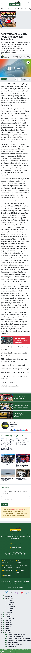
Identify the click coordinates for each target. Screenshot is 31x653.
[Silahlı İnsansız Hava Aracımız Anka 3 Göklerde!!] (8, 473)
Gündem (3, 9)
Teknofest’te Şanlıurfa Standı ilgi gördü (7, 463)
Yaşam (10, 583)
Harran (5, 583)
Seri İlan (8, 620)
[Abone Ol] (25, 79)
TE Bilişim (20, 587)
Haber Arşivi (7, 575)
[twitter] (11, 592)
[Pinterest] (12, 553)
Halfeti (19, 583)
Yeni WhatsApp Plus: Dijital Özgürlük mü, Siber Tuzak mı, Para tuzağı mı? (7, 449)
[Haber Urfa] (5, 425)
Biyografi (8, 624)
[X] (9, 553)
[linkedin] (27, 592)
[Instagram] (20, 429)
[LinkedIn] (18, 553)
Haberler (4, 31)
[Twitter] (17, 429)
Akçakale (26, 581)
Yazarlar (8, 616)
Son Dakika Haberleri (20, 571)
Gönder (4, 504)
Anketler (8, 626)
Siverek (17, 9)
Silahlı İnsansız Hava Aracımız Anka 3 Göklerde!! (7, 479)
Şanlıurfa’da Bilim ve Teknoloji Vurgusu (22, 443)
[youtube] (22, 592)
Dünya (15, 583)
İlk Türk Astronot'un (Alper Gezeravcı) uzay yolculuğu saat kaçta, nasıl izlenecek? (22, 464)
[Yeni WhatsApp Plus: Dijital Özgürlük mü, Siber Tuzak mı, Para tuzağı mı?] (8, 442)
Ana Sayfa (8, 596)
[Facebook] (14, 429)
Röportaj (8, 622)
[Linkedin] (23, 429)
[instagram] (16, 592)
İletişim (7, 630)
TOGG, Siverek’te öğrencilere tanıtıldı (21, 478)
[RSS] (24, 553)
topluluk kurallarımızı (17, 509)
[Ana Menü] (2, 3)
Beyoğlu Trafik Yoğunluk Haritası (7, 566)
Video (7, 614)
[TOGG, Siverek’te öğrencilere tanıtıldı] (23, 473)
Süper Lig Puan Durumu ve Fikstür (19, 640)
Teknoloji (12, 31)
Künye (7, 628)
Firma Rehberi (10, 618)
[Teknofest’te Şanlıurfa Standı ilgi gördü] (8, 457)
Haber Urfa (13, 424)
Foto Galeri (9, 612)
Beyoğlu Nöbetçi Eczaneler (7, 561)
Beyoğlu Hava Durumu (21, 561)
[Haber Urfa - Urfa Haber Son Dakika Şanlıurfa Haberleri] (15, 3)
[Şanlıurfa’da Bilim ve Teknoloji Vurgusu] (23, 440)
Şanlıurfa (10, 9)
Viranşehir (24, 9)
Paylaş (5, 79)
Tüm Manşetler (8, 570)
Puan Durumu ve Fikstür (21, 566)
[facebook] (6, 592)
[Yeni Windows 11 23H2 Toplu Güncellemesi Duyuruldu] (15, 68)
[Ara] (28, 3)
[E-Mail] (11, 429)
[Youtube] (26, 429)
